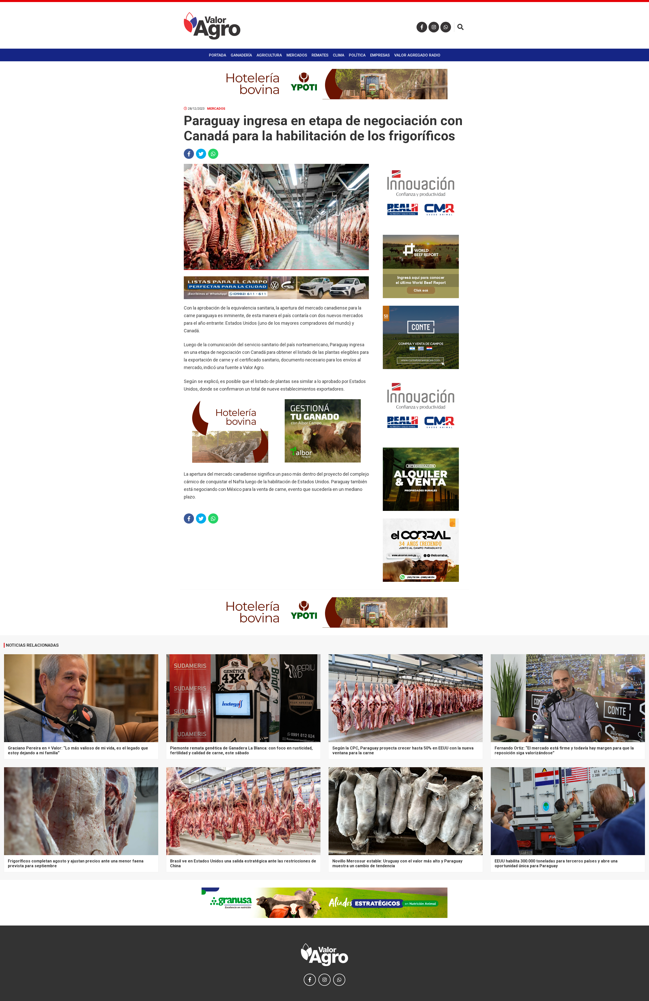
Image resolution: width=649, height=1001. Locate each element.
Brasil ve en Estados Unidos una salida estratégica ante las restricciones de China (243, 863)
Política (357, 55)
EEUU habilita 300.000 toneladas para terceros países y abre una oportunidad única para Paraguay (556, 863)
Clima (338, 55)
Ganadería (241, 55)
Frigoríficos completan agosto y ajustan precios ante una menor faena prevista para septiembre (75, 863)
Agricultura (269, 55)
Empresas (380, 55)
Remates (320, 55)
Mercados (296, 55)
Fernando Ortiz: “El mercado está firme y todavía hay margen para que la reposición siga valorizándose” (564, 750)
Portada (217, 55)
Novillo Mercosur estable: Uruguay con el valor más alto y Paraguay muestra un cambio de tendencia (397, 863)
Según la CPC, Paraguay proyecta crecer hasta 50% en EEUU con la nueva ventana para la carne (403, 750)
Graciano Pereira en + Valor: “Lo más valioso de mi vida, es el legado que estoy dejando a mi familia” (78, 750)
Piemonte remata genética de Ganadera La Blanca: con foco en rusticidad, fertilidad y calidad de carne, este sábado (241, 750)
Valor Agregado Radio (417, 55)
